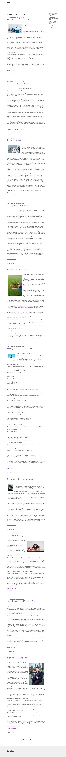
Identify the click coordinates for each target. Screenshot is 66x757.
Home (8, 7)
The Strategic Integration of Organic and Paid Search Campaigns (53, 22)
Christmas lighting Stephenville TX (16, 313)
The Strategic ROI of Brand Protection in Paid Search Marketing (53, 14)
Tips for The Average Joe (11, 647)
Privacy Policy (24, 7)
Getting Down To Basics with (18, 205)
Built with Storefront (10, 751)
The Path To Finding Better (11, 70)
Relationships (12, 133)
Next (30, 739)
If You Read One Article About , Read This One (14, 256)
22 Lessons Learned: (10, 466)
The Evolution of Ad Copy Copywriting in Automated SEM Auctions (53, 18)
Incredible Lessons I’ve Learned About (13, 522)
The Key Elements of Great (11, 525)
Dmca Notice (18, 7)
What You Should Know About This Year (13, 726)
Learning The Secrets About (17, 269)
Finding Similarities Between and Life (21, 348)
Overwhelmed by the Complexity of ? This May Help (15, 129)
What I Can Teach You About (18, 83)
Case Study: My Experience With (19, 19)
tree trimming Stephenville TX (21, 306)
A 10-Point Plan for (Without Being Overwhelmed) (15, 194)
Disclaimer (12, 7)
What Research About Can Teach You (21, 601)
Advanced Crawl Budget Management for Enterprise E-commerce (53, 28)
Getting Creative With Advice (12, 72)
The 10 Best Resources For (11, 192)
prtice (17, 17)
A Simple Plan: (9, 590)
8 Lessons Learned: (10, 468)
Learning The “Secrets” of (17, 140)
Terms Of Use (30, 7)
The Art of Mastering (10, 127)
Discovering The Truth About (53, 25)
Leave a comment (21, 17)
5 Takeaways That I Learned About (20, 479)
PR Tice (9, 3)
